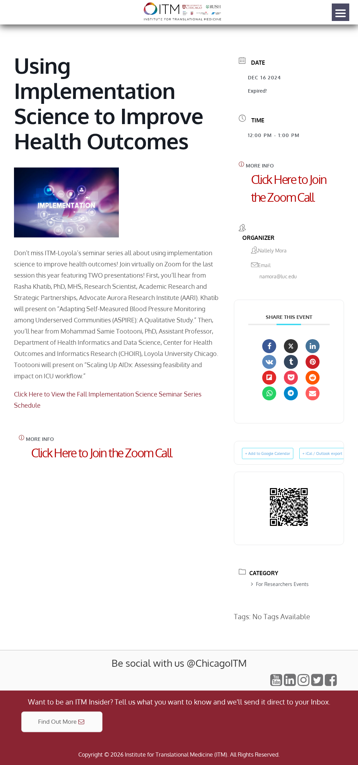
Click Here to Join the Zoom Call (101, 452)
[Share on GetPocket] (291, 378)
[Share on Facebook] (269, 346)
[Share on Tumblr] (291, 362)
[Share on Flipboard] (269, 378)
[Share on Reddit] (313, 378)
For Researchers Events (282, 584)
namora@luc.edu (278, 276)
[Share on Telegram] (291, 393)
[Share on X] (291, 346)
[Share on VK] (269, 362)
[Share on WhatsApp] (269, 393)
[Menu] (340, 12)
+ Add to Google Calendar (267, 453)
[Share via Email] (313, 393)
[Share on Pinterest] (313, 362)
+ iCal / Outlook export (322, 453)
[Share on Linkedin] (313, 346)
